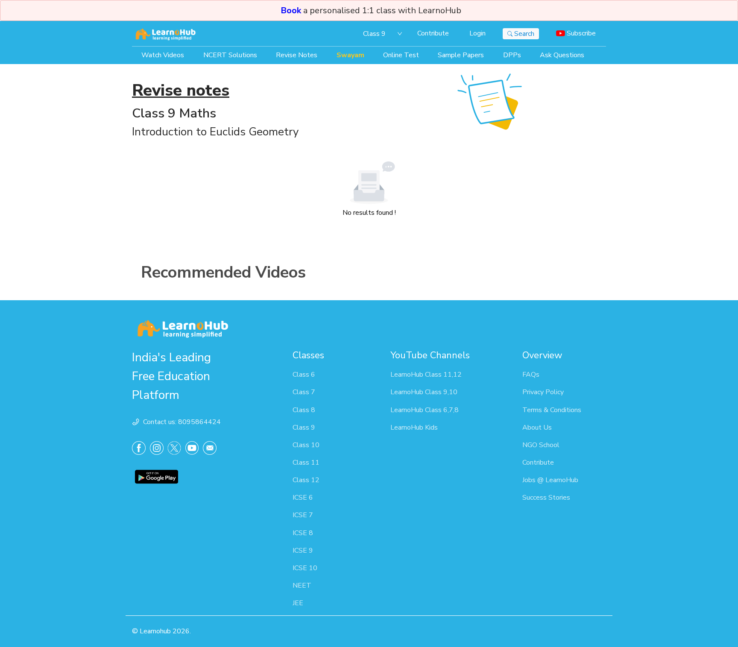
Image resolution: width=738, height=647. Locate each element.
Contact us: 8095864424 (182, 422)
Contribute (433, 33)
